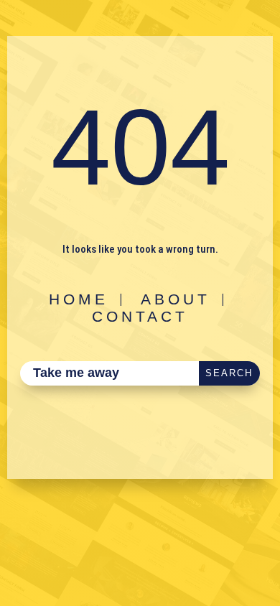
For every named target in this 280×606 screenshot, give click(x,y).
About (175, 299)
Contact (140, 316)
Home (78, 299)
